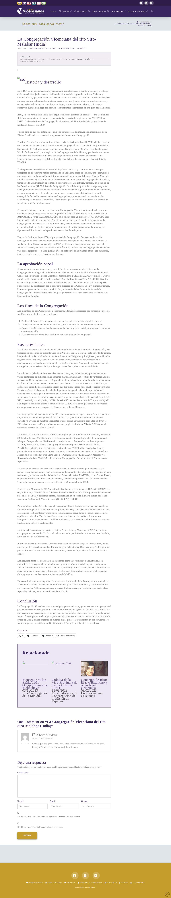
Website (84, 801)
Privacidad (111, 883)
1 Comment (81, 48)
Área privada (138, 883)
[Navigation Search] (151, 11)
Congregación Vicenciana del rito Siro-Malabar (51, 48)
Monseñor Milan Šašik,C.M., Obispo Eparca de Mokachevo (35, 684)
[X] (146, 3)
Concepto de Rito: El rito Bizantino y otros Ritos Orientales (94, 684)
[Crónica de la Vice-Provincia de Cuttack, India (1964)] (65, 668)
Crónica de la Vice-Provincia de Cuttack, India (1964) (64, 684)
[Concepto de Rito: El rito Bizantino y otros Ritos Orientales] (94, 668)
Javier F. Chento (90, 887)
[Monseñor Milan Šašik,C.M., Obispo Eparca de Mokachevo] (35, 668)
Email (53, 801)
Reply (24, 743)
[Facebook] (141, 3)
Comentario (22, 772)
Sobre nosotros (35, 883)
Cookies (124, 883)
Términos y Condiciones (90, 883)
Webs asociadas (54, 883)
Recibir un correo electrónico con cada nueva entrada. (40, 827)
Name (20, 801)
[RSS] (151, 3)
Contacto (70, 883)
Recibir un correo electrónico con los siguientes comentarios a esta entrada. (48, 816)
